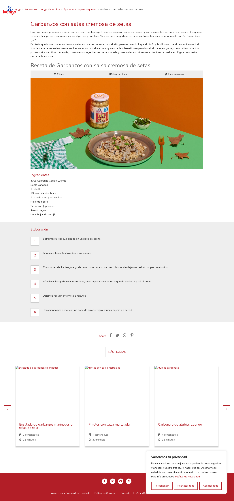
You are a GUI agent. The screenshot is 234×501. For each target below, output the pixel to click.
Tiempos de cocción (136, 9)
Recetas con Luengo (101, 9)
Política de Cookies (105, 493)
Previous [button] (7, 409)
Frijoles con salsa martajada (109, 424)
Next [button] (226, 409)
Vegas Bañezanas (145, 493)
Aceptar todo (210, 485)
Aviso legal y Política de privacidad (70, 493)
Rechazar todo (186, 485)
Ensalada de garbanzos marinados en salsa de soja (46, 426)
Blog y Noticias (103, 13)
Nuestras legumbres (65, 9)
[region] (186, 472)
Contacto (128, 13)
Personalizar (162, 485)
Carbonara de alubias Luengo (180, 424)
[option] (47, 409)
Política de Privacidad (187, 476)
